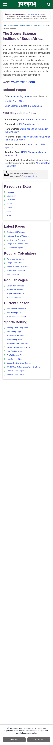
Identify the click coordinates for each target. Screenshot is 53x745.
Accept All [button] (39, 739)
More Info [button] (33, 733)
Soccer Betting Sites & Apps (19, 363)
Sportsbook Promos (15, 336)
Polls (9, 212)
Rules (9, 208)
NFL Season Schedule (16, 309)
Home (5, 26)
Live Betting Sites (14, 351)
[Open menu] (5, 4)
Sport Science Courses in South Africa (23, 106)
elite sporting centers (21, 96)
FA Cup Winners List (29, 124)
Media (9, 204)
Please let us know (29, 176)
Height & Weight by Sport (17, 244)
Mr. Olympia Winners (16, 240)
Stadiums (11, 200)
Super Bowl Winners (15, 294)
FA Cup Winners (14, 298)
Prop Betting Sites (14, 340)
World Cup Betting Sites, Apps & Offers (23, 367)
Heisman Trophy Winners (18, 236)
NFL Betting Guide (15, 313)
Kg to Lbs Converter (15, 259)
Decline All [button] (14, 739)
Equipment (11, 196)
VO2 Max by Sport (15, 248)
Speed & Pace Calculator (17, 267)
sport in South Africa (14, 101)
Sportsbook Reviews (15, 375)
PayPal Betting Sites (15, 355)
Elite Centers (25, 26)
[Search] (48, 4)
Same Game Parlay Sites (17, 343)
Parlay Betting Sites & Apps (18, 347)
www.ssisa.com (23, 82)
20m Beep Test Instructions (34, 119)
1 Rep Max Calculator (16, 271)
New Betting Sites (14, 359)
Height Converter (14, 263)
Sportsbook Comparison (17, 371)
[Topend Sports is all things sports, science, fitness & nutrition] (27, 4)
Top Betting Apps (14, 332)
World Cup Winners (15, 290)
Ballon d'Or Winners (15, 286)
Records (10, 192)
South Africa (37, 26)
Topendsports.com (32, 14)
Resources (14, 26)
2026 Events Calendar (16, 317)
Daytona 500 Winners (16, 232)
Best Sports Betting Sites (17, 328)
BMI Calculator (13, 275)
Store (9, 216)
